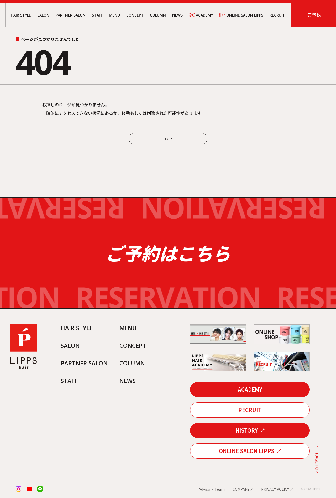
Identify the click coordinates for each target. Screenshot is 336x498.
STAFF (97, 15)
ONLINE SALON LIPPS (244, 15)
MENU (114, 15)
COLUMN (158, 15)
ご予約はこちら (168, 253)
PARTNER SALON (71, 15)
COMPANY (241, 489)
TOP (168, 138)
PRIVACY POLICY (275, 489)
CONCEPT (135, 15)
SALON (43, 15)
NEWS (177, 15)
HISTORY (246, 430)
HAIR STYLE (21, 15)
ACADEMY (204, 15)
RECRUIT (277, 15)
